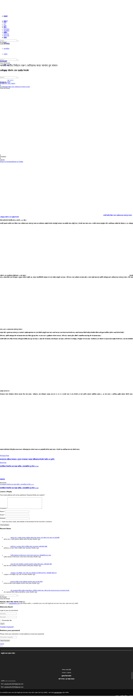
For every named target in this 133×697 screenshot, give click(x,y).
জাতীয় (5, 26)
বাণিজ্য (5, 37)
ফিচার (5, 22)
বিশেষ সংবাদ (6, 35)
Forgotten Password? (7, 627)
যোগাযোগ (131, 696)
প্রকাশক (11, 80)
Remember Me (7, 620)
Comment (3, 508)
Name (2, 511)
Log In (2, 644)
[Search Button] (18, 595)
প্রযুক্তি (5, 32)
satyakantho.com (14, 603)
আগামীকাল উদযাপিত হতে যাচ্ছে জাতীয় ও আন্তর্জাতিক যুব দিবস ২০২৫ (19, 488)
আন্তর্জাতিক (6, 31)
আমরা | (117, 696)
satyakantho (58, 692)
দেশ (4, 24)
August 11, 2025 (5, 82)
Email (2, 515)
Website (2, 518)
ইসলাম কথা (6, 34)
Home (2, 61)
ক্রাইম (5, 27)
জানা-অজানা (6, 29)
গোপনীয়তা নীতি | (124, 696)
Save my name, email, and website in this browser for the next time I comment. (27, 521)
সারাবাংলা (6, 16)
